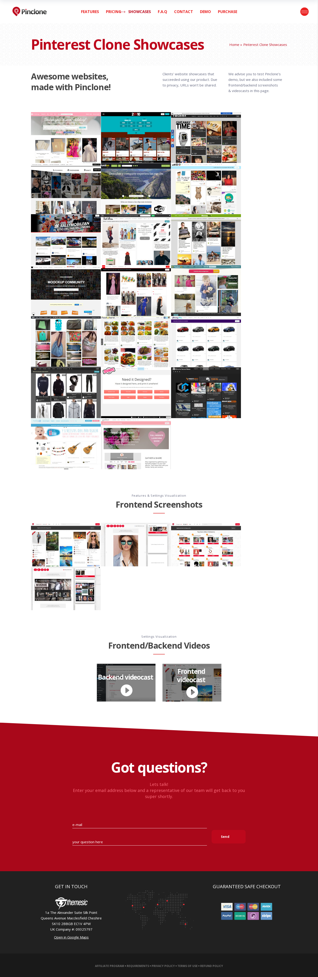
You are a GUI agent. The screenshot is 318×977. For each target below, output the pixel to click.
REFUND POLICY (211, 966)
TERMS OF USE (187, 966)
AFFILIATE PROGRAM (109, 966)
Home (234, 44)
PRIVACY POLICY (163, 966)
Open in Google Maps (71, 937)
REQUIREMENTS (138, 966)
